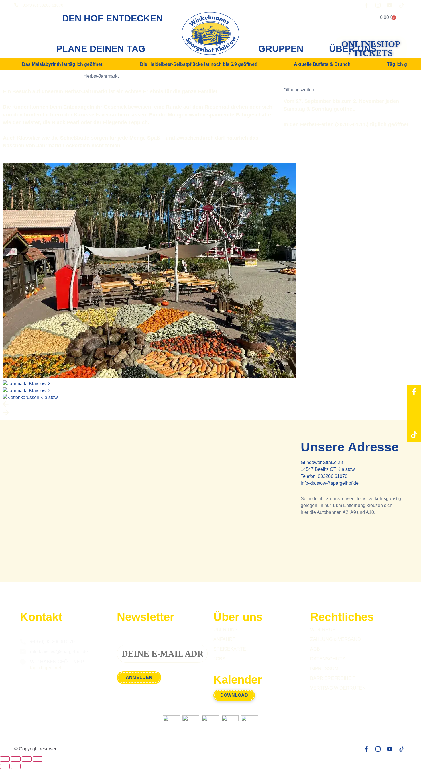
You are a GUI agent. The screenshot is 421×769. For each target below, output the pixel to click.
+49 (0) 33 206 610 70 (52, 641)
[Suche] (355, 17)
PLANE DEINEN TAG (100, 49)
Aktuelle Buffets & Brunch (322, 64)
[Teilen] (27, 759)
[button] (210, 405)
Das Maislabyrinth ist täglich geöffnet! (63, 64)
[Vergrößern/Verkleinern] (5, 759)
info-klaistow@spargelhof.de (330, 483)
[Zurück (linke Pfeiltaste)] (5, 766)
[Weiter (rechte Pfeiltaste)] (16, 766)
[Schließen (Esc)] (37, 759)
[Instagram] (414, 406)
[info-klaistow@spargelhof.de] (23, 652)
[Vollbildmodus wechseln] (16, 759)
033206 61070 (332, 476)
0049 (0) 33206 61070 (43, 5)
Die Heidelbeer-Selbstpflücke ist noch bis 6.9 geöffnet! (198, 64)
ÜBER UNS (353, 49)
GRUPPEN (280, 49)
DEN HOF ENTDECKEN (112, 18)
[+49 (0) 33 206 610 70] (23, 642)
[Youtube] (414, 420)
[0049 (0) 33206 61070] (16, 5)
